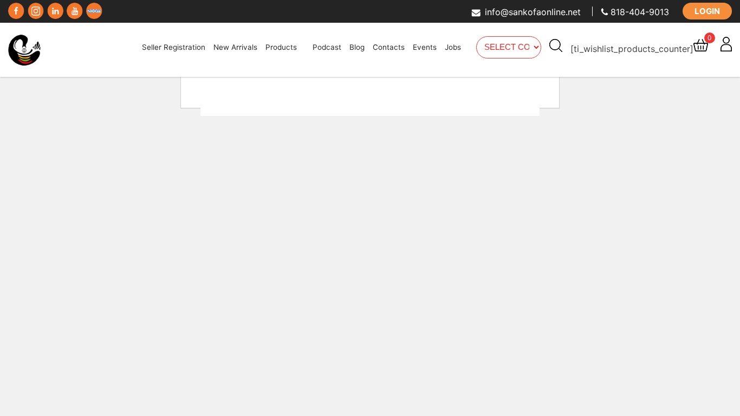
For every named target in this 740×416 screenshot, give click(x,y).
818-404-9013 (640, 11)
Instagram (55, 8)
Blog (357, 47)
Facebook (16, 8)
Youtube (75, 8)
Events (425, 47)
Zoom (94, 8)
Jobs (453, 47)
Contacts (389, 47)
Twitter (36, 8)
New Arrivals (235, 47)
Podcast (327, 47)
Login (707, 11)
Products (281, 47)
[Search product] (555, 45)
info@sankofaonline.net (533, 11)
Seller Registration (173, 47)
